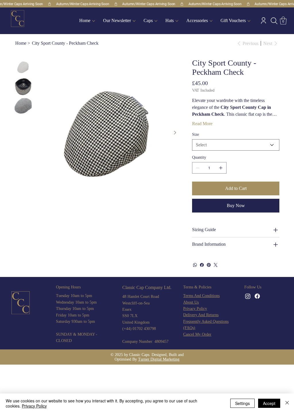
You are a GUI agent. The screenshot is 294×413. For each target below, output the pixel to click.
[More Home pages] (93, 20)
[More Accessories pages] (211, 20)
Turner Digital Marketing (158, 359)
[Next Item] (174, 132)
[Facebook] (202, 265)
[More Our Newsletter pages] (134, 20)
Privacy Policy (195, 308)
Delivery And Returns (200, 315)
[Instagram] (247, 296)
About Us (191, 302)
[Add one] (221, 168)
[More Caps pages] (155, 20)
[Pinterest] (209, 265)
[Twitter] (215, 265)
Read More (202, 123)
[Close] (287, 403)
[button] (274, 21)
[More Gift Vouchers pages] (248, 20)
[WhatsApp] (195, 265)
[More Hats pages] (176, 20)
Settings (242, 403)
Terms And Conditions (201, 296)
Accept (269, 403)
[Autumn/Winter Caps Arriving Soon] (147, 4)
